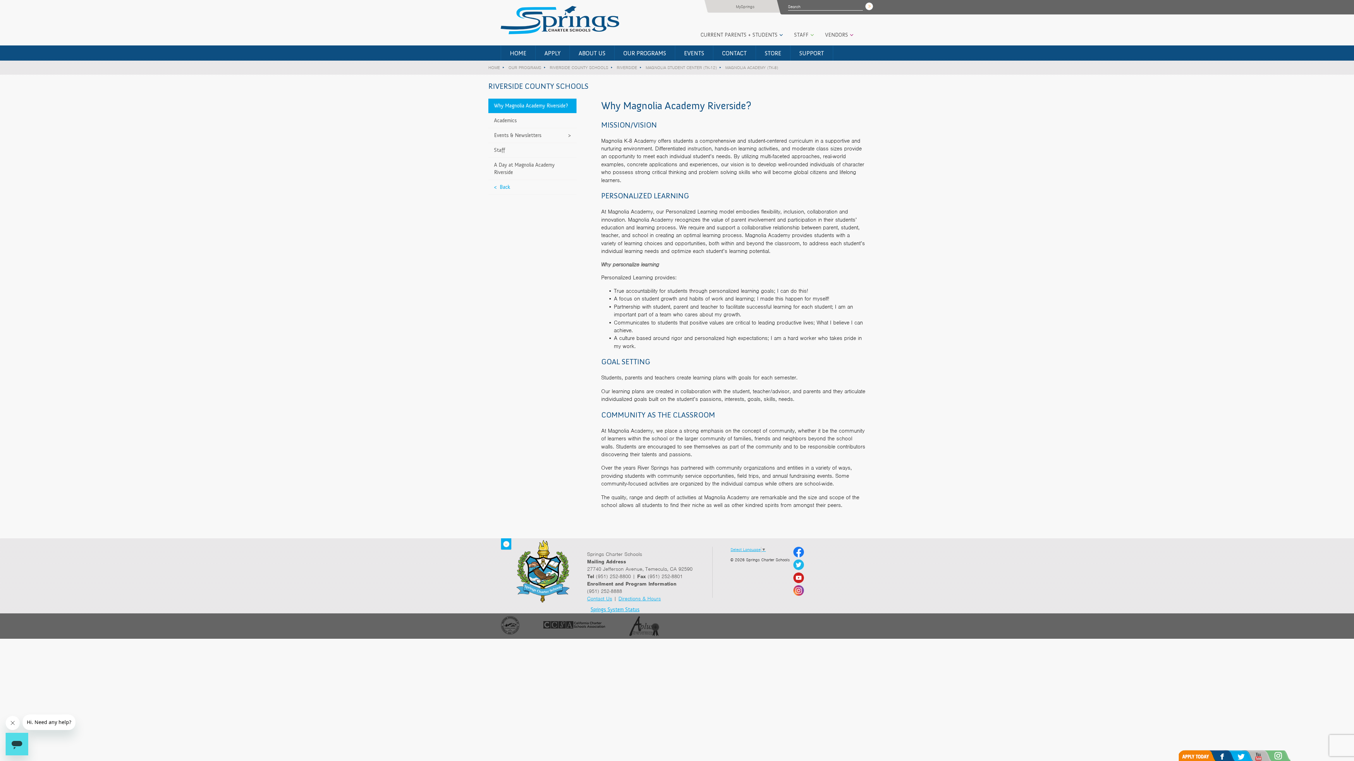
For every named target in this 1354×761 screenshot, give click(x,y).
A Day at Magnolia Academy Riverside (524, 168)
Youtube (1267, 755)
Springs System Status (615, 609)
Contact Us (599, 598)
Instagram (1287, 755)
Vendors (836, 35)
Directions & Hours (639, 598)
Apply (552, 53)
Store (773, 53)
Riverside (627, 67)
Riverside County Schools (579, 67)
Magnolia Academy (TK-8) (751, 67)
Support (811, 53)
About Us (592, 53)
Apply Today (1199, 755)
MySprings (745, 7)
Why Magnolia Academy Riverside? (531, 106)
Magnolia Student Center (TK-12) (681, 67)
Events (694, 53)
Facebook (1229, 755)
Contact (734, 53)
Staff (801, 35)
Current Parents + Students (739, 35)
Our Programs (644, 53)
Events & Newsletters (518, 135)
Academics (505, 120)
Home (518, 53)
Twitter (1248, 755)
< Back (502, 187)
